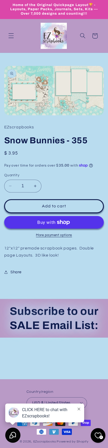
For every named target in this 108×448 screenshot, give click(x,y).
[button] (11, 36)
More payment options (54, 235)
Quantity (11, 175)
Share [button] (15, 272)
